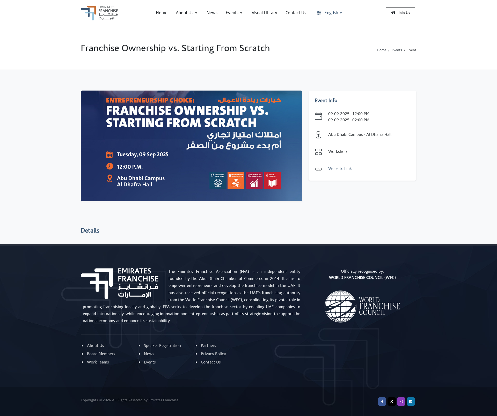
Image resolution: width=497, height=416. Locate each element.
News (149, 354)
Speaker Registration (162, 345)
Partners (208, 345)
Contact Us (211, 362)
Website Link (340, 168)
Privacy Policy (213, 354)
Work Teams (98, 362)
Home (381, 50)
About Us (95, 345)
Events (397, 50)
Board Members (101, 354)
